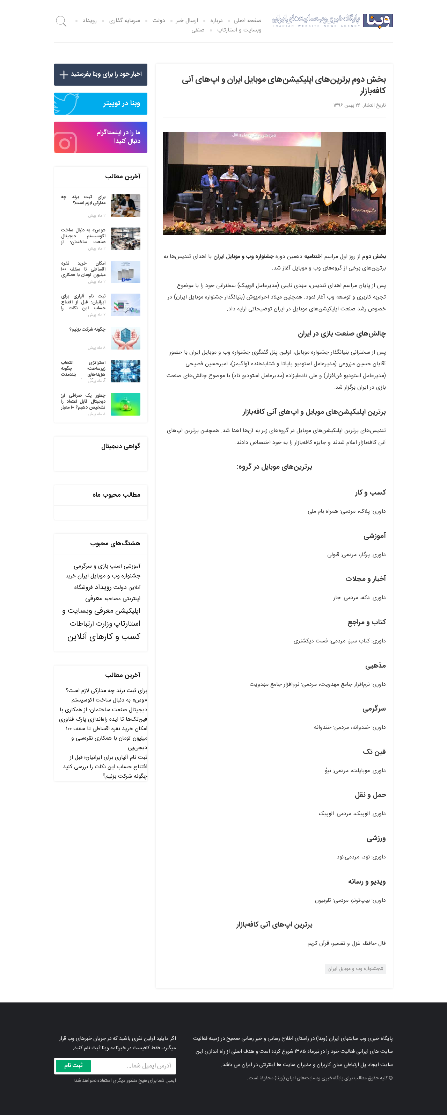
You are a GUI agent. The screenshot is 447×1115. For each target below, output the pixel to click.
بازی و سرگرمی (91, 566)
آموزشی (132, 566)
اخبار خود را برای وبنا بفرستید (106, 74)
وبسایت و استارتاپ (239, 30)
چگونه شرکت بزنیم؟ (125, 776)
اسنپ (116, 566)
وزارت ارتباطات (91, 624)
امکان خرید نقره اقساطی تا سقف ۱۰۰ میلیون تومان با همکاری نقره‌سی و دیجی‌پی (106, 738)
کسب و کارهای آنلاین (103, 637)
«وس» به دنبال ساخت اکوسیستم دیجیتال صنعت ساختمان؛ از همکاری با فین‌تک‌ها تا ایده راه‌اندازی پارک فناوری (103, 710)
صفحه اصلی (248, 21)
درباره (217, 21)
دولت (159, 21)
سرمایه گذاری (124, 21)
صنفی (198, 30)
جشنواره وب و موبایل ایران (354, 969)
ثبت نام (73, 1066)
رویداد (90, 21)
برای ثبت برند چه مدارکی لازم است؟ (106, 691)
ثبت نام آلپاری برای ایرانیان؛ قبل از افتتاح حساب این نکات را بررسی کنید (105, 762)
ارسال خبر (187, 21)
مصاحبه (112, 599)
